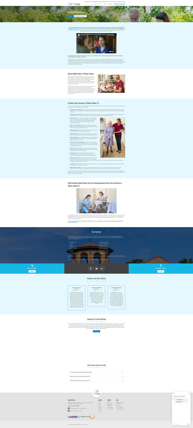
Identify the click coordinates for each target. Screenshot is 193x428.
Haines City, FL (74, 324)
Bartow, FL (97, 324)
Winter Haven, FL (110, 323)
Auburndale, (91, 28)
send (188, 424)
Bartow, (104, 28)
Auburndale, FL (80, 324)
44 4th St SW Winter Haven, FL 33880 (76, 410)
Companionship (110, 407)
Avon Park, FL (91, 324)
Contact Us (100, 409)
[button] (181, 408)
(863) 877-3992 (122, 1)
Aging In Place (109, 402)
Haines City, (85, 28)
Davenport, (75, 28)
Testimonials (100, 407)
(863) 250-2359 (114, 1)
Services (99, 404)
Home (99, 402)
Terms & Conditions (119, 407)
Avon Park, (99, 28)
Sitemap (99, 411)
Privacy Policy (118, 405)
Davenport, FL (117, 323)
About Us (99, 406)
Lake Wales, (80, 28)
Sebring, (95, 28)
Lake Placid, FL (102, 324)
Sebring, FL (86, 324)
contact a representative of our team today (116, 259)
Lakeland (70, 28)
